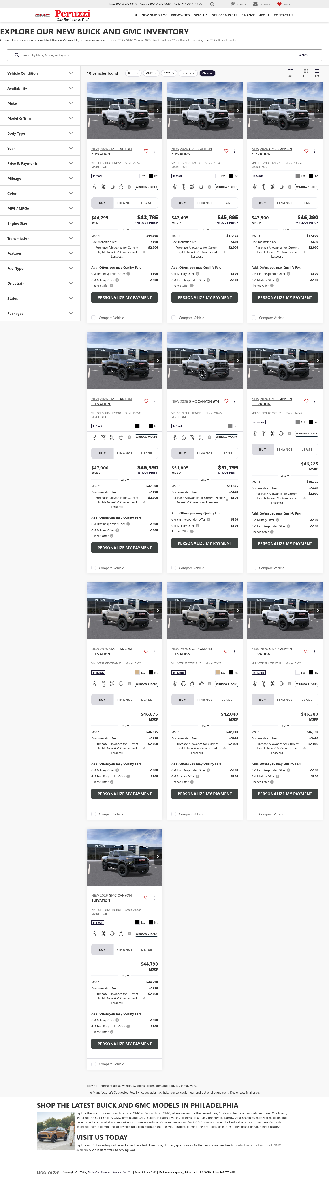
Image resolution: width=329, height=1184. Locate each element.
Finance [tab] (125, 203)
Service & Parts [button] (224, 15)
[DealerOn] (48, 1172)
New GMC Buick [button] (154, 15)
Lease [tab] (146, 203)
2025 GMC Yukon (130, 40)
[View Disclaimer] (129, 187)
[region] (124, 260)
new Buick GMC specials (197, 1122)
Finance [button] (248, 15)
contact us (242, 1145)
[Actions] (154, 151)
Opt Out (127, 1172)
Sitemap (105, 1172)
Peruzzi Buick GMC (157, 1113)
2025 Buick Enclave (157, 40)
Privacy (116, 1172)
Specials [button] (201, 15)
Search (303, 55)
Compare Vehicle (111, 317)
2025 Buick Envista (223, 40)
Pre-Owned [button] (180, 15)
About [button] (264, 15)
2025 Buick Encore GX (187, 40)
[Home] (135, 15)
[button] (158, 110)
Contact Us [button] (283, 15)
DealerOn (93, 1172)
